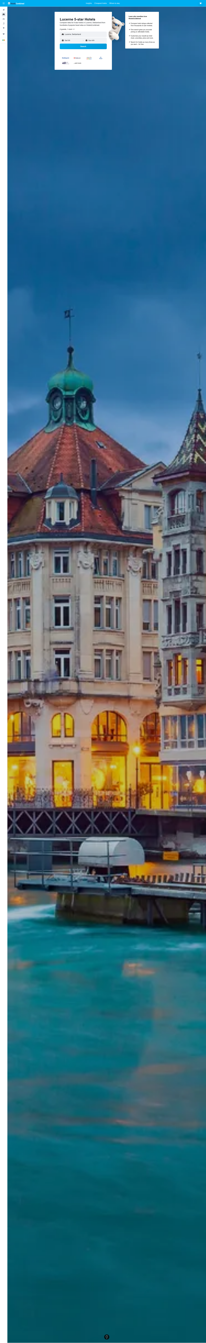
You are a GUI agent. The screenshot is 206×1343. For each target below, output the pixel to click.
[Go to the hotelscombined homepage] (16, 3)
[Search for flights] (3, 10)
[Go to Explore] (3, 28)
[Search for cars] (3, 19)
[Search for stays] (3, 14)
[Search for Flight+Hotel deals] (3, 23)
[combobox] (67, 29)
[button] (3, 3)
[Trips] (3, 34)
